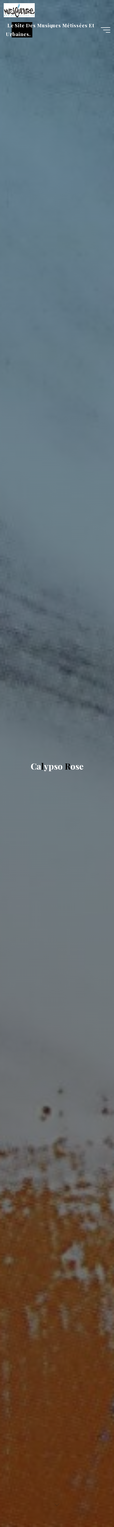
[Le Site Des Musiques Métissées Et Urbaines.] (19, 9)
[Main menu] (105, 30)
